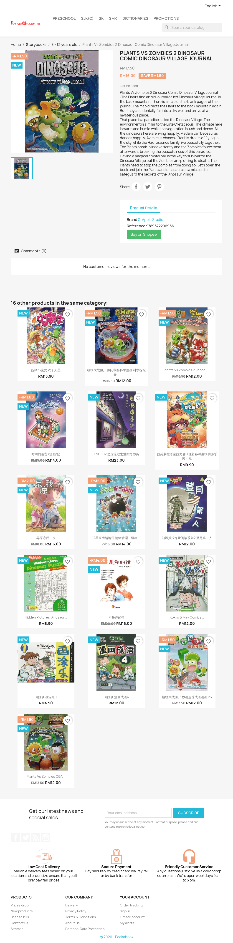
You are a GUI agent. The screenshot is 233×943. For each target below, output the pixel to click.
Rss (35, 837)
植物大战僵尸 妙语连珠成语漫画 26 (187, 697)
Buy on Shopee (144, 234)
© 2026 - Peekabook (116, 937)
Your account (134, 897)
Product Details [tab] (143, 207)
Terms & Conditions (80, 917)
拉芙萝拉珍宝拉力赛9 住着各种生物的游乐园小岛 (187, 456)
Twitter (25, 837)
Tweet (147, 186)
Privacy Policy (75, 911)
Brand (132, 219)
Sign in (125, 911)
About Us (72, 923)
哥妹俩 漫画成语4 (116, 697)
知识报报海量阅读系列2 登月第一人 (187, 538)
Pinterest (159, 186)
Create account (132, 917)
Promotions (166, 18)
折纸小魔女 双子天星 (46, 370)
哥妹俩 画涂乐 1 (46, 697)
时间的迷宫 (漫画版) (45, 454)
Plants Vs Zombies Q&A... (46, 776)
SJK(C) (87, 18)
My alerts (127, 923)
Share (136, 186)
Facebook (15, 837)
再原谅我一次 (46, 538)
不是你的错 (116, 617)
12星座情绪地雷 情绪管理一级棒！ (116, 538)
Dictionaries (135, 18)
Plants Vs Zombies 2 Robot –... (187, 370)
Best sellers (20, 917)
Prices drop (20, 905)
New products (22, 911)
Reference (136, 226)
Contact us (19, 923)
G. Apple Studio (150, 219)
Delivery (71, 905)
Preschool (64, 18)
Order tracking (131, 905)
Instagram (45, 837)
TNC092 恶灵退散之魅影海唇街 (116, 454)
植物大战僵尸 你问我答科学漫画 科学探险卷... (116, 372)
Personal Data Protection (85, 929)
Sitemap (17, 929)
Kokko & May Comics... (187, 617)
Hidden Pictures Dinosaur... (46, 617)
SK (101, 18)
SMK (113, 18)
